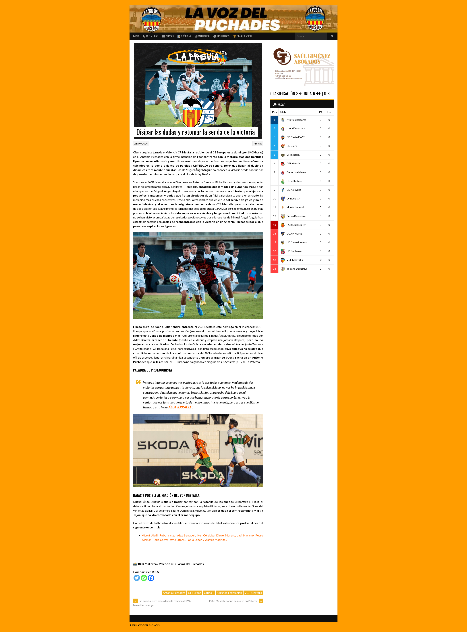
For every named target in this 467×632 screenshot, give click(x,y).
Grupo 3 (209, 592)
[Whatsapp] (144, 578)
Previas (258, 143)
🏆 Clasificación (242, 36)
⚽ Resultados (221, 36)
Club (283, 111)
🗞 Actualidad (150, 36)
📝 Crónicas (184, 36)
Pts (329, 111)
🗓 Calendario (202, 36)
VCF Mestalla (253, 592)
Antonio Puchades (174, 592)
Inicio (136, 36)
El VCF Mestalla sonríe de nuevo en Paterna (235, 600)
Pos (274, 111)
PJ (320, 111)
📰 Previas (168, 36)
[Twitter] (137, 578)
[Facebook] (151, 578)
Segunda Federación (229, 592)
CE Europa (194, 592)
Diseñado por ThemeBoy (324, 624)
